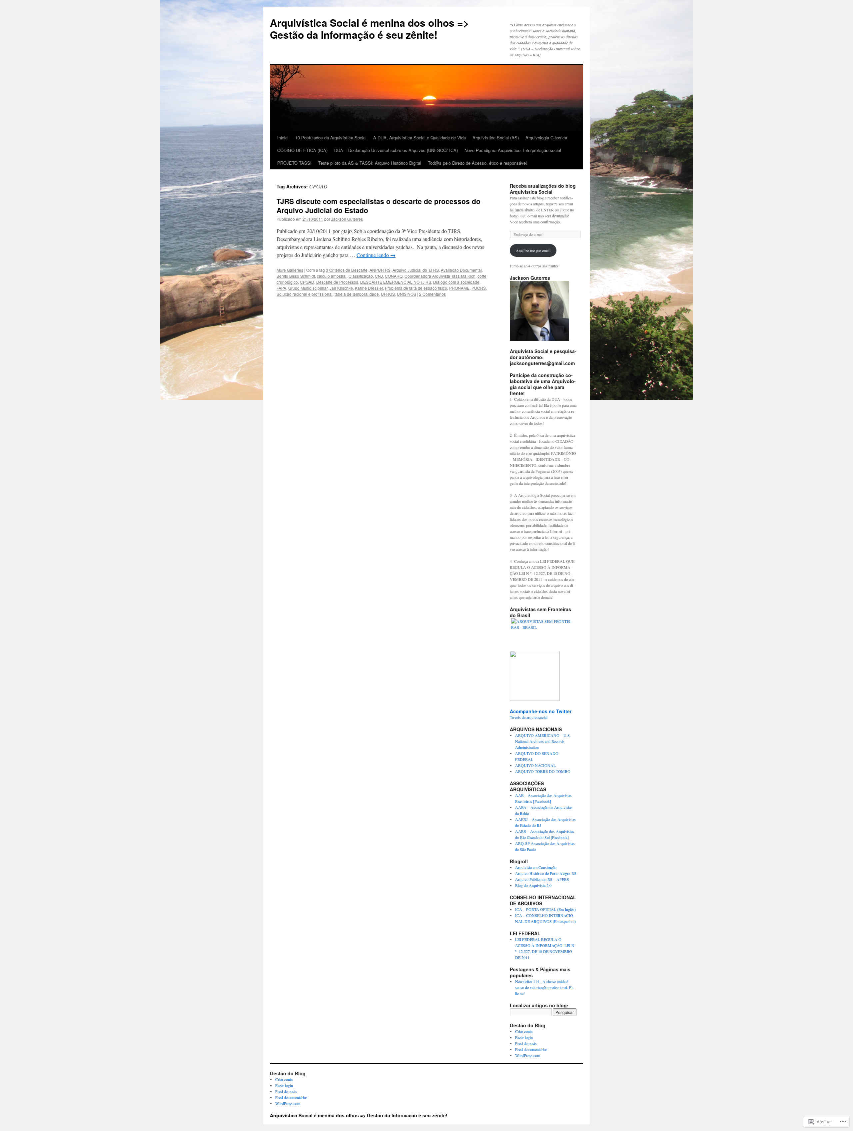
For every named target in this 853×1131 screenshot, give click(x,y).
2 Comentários (432, 294)
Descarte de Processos (337, 282)
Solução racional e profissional (305, 294)
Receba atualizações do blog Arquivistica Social (543, 188)
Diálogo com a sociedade (456, 282)
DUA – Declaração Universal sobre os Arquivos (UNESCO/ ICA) (396, 150)
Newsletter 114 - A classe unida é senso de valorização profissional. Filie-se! (544, 987)
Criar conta (523, 1031)
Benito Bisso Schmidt (296, 276)
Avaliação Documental (461, 270)
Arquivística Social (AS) (495, 137)
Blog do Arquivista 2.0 (533, 885)
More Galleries (290, 270)
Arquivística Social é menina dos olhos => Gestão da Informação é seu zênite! (369, 28)
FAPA (281, 288)
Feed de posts (526, 1043)
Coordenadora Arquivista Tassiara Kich (440, 276)
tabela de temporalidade (357, 294)
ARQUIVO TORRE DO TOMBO (542, 771)
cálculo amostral (332, 276)
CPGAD (307, 282)
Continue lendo (376, 254)
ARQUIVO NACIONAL (535, 765)
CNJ (379, 276)
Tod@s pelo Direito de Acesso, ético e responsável (477, 163)
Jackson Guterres (347, 219)
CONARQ (394, 276)
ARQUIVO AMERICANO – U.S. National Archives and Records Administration (543, 741)
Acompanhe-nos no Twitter (540, 711)
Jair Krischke (341, 288)
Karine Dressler (369, 288)
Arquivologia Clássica (546, 137)
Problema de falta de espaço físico (416, 288)
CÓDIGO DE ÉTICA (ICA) (302, 150)
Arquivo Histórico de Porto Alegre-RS (545, 873)
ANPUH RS (380, 270)
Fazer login (524, 1037)
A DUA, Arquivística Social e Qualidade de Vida (419, 137)
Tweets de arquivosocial (528, 717)
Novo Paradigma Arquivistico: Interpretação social (512, 150)
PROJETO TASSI (294, 163)
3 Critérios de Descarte (347, 270)
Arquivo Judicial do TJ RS (416, 270)
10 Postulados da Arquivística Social (331, 137)
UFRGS (388, 294)
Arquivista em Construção (535, 867)
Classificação (361, 276)
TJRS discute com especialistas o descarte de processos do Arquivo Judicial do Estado (378, 205)
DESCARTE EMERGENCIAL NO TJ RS (395, 282)
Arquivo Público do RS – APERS (542, 879)
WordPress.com (527, 1055)
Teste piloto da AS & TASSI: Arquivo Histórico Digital (369, 163)
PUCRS (478, 288)
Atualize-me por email (533, 250)
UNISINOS (406, 294)
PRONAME (459, 288)
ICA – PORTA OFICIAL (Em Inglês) (545, 909)
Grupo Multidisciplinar (308, 288)
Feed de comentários (531, 1049)
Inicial (283, 137)
